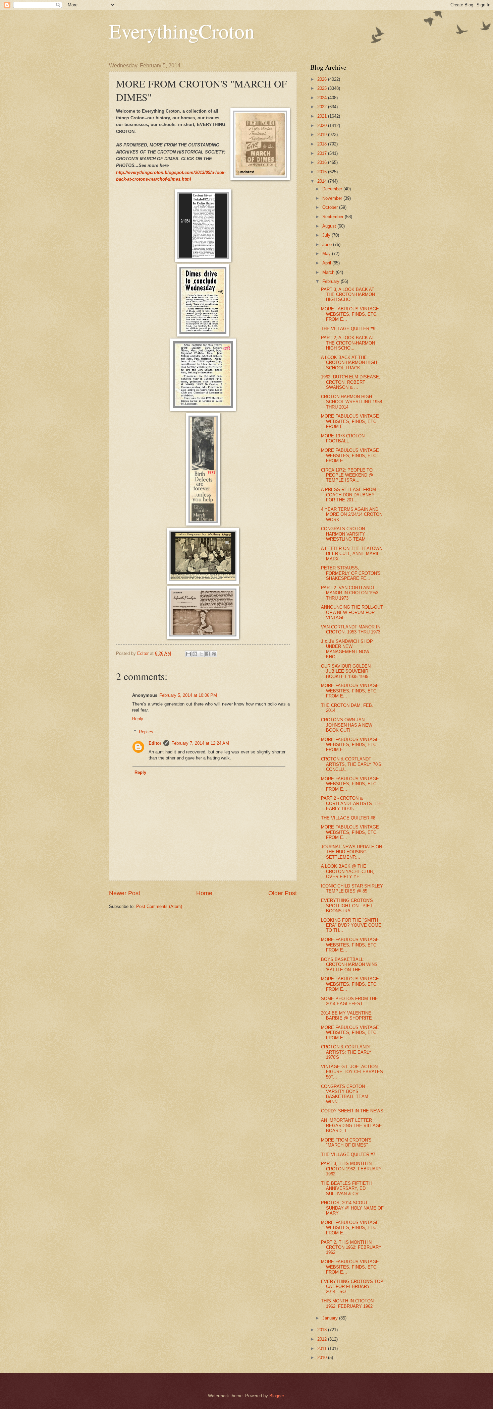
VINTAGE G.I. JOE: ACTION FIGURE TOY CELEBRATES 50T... (352, 1072)
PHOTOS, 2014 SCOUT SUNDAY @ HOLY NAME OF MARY (352, 1208)
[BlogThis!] (194, 654)
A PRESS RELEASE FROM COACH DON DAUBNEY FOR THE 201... (348, 494)
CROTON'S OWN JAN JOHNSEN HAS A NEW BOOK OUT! (346, 725)
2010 (322, 1357)
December (332, 188)
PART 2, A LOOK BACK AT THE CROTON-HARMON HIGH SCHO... (348, 343)
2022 (322, 106)
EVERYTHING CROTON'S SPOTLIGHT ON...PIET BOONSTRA (347, 905)
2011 (322, 1348)
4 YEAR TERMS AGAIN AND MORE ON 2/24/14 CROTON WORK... (351, 514)
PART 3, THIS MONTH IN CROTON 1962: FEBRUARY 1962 (351, 1168)
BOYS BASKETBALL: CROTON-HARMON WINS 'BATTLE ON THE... (349, 964)
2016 (322, 162)
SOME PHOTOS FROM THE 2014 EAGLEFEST (349, 1001)
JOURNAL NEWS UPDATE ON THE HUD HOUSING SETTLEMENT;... (351, 852)
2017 (322, 153)
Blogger (276, 1395)
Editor (155, 743)
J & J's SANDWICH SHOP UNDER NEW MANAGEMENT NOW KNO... (347, 649)
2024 (322, 97)
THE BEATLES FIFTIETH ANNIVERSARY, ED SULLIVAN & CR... (346, 1188)
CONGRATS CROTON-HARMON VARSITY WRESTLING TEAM (343, 534)
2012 (322, 1339)
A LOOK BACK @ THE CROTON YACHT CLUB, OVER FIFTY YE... (347, 871)
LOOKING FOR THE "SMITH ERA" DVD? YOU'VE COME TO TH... (351, 925)
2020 (322, 125)
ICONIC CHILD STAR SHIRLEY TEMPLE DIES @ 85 (352, 888)
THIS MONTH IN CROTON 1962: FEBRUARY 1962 (347, 1303)
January (330, 1318)
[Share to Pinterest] (214, 654)
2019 (322, 134)
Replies (146, 731)
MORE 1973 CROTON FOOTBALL (343, 438)
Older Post (282, 893)
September (333, 216)
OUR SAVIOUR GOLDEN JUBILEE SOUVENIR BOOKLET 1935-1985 (346, 671)
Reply (137, 718)
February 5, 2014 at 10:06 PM (188, 695)
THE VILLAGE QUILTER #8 (348, 817)
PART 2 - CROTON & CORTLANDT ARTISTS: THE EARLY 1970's (352, 803)
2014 (322, 181)
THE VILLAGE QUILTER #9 (348, 328)
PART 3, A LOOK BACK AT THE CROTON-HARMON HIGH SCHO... (348, 294)
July (327, 235)
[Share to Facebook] (207, 654)
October (330, 207)
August (329, 226)
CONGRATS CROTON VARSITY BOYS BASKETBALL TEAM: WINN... (345, 1094)
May (327, 253)
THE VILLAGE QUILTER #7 (348, 1154)
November (332, 198)
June (327, 244)
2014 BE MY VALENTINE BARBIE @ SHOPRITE (346, 1015)
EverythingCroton (182, 30)
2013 (322, 1329)
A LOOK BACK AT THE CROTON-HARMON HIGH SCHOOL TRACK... (349, 362)
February (331, 281)
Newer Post (124, 893)
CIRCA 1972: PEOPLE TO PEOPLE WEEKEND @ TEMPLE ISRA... (347, 475)
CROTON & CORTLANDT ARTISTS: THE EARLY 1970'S (346, 1052)
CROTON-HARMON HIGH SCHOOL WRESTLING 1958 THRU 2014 (351, 402)
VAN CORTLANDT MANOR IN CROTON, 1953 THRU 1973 (350, 629)
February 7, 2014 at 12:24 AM (200, 743)
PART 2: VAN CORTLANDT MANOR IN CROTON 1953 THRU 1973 (349, 593)
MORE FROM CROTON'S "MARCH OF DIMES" (346, 1143)
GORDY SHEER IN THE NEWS (352, 1110)
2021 (322, 116)
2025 (322, 88)
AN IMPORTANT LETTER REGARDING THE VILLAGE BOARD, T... (351, 1125)
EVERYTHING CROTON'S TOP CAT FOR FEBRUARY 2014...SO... (352, 1286)
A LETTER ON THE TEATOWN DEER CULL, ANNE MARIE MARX (351, 553)
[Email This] (188, 654)
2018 (322, 143)
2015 (322, 171)
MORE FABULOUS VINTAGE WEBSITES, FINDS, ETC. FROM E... (350, 314)
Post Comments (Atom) (159, 906)
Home (204, 893)
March (329, 272)
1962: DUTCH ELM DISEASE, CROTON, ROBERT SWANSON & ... (350, 382)
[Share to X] (201, 654)
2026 (322, 79)
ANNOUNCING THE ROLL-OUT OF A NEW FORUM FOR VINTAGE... (352, 612)
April (327, 262)
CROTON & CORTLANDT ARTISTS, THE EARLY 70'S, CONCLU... (352, 764)
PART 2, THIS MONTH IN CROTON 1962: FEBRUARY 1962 (351, 1247)
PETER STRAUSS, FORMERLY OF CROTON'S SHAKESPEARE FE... (351, 573)
